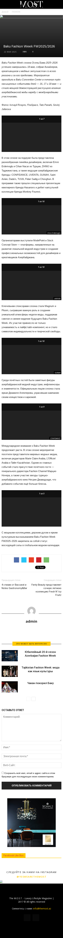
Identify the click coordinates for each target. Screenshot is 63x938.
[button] (58, 4)
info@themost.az (42, 908)
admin (31, 621)
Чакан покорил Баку (40, 683)
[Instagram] (36, 917)
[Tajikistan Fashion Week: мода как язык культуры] (10, 671)
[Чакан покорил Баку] (10, 686)
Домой (5, 11)
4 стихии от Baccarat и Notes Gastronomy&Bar (14, 586)
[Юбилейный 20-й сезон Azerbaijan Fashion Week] (10, 655)
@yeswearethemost (31, 876)
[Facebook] (27, 917)
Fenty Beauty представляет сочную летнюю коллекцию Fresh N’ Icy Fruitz (46, 589)
